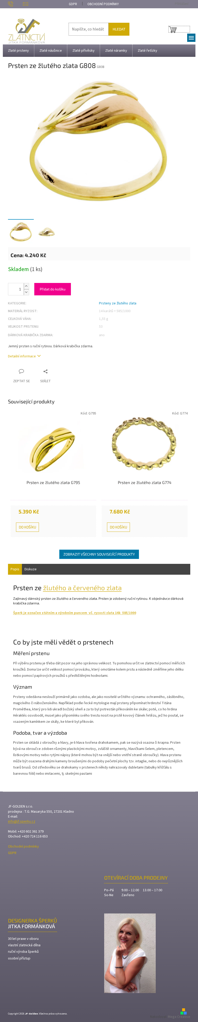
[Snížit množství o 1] (26, 292)
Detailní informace (22, 356)
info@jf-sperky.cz (21, 821)
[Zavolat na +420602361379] (15, 4)
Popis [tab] (15, 569)
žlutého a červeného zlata (82, 587)
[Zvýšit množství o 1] (26, 286)
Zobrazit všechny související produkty (99, 554)
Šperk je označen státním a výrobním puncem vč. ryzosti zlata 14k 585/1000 (74, 612)
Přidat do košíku (52, 289)
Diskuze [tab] (30, 569)
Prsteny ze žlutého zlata (117, 303)
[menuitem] (18, 50)
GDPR (73, 4)
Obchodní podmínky (103, 4)
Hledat (119, 29)
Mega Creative (179, 1016)
